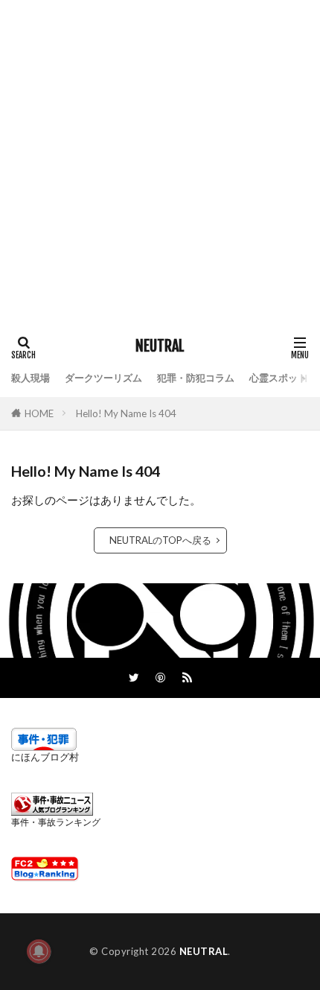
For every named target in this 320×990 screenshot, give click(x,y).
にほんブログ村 (45, 757)
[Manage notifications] (39, 951)
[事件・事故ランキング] (52, 812)
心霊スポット (278, 378)
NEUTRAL (160, 346)
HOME (39, 413)
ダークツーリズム (103, 378)
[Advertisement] (160, 160)
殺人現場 (30, 378)
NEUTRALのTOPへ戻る (160, 540)
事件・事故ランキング (55, 822)
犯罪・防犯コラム (195, 378)
